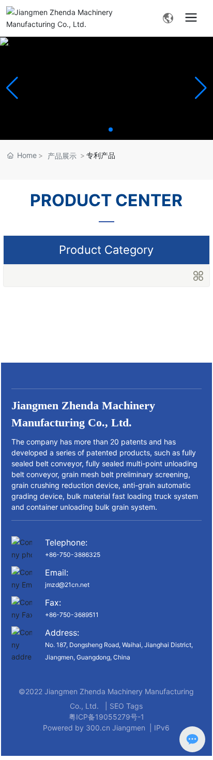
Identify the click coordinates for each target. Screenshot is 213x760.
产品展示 (62, 155)
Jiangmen (128, 727)
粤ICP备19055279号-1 (106, 716)
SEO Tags (126, 705)
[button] (102, 129)
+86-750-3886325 (72, 554)
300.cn (98, 727)
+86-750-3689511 (72, 615)
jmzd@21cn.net (67, 585)
